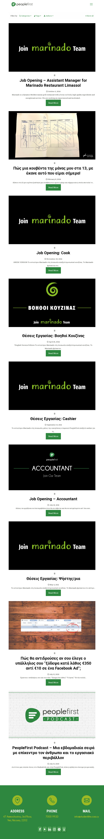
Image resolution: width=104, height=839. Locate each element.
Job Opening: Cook (53, 253)
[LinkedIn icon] (50, 829)
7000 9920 (52, 816)
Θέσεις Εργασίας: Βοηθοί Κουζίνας (53, 335)
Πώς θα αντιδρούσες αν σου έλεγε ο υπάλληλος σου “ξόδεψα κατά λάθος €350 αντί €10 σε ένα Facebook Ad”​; (53, 663)
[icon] (59, 829)
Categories (25, 16)
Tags (38, 16)
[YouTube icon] (45, 829)
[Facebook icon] (40, 829)
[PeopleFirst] (22, 4)
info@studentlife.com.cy (86, 816)
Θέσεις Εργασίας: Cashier (53, 418)
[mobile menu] (91, 4)
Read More (53, 103)
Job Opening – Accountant (53, 499)
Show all (90, 16)
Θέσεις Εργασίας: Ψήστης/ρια (53, 578)
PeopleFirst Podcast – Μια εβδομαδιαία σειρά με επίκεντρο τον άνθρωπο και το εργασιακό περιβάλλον (53, 752)
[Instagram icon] (54, 829)
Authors (49, 16)
